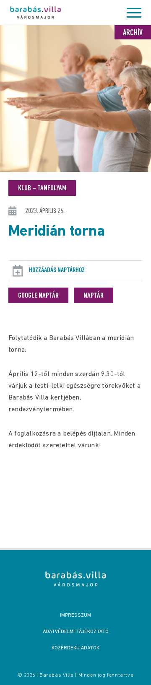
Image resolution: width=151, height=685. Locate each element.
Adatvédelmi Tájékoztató (76, 631)
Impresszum (75, 615)
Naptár (93, 296)
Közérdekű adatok (75, 648)
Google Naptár (38, 296)
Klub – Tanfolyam (42, 188)
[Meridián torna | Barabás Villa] (75, 579)
